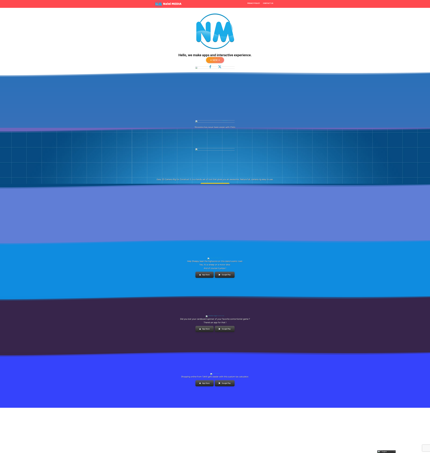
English (384, 451)
